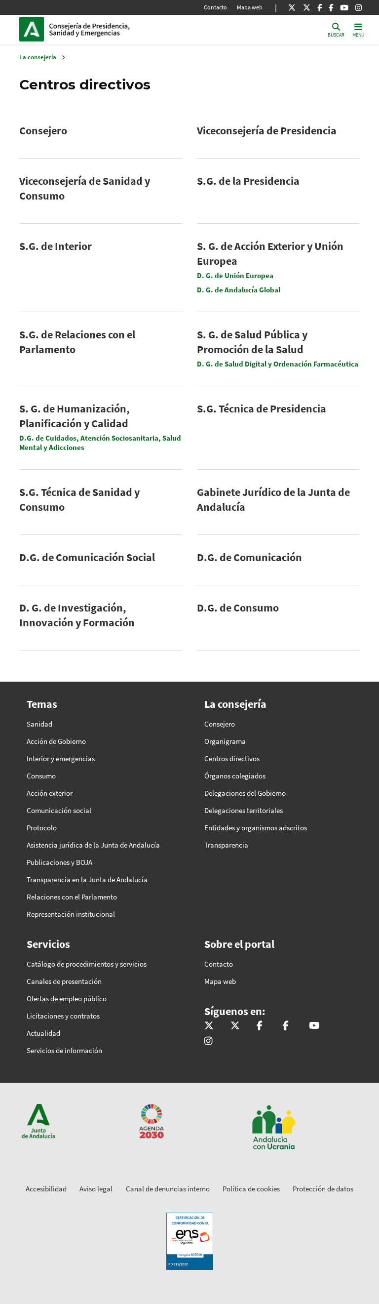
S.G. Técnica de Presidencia (261, 408)
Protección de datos (323, 1188)
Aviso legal (96, 1188)
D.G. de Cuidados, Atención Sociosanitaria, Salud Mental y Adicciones (100, 442)
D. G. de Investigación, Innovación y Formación (77, 615)
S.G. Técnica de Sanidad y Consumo (79, 499)
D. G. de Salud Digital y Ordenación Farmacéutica (277, 363)
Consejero (43, 130)
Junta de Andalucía (34, 29)
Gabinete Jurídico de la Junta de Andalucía (273, 499)
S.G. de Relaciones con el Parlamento (77, 341)
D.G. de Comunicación (249, 557)
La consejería (37, 57)
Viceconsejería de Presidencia (267, 130)
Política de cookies (251, 1188)
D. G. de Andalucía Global (238, 289)
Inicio (116, 29)
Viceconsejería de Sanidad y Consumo (84, 188)
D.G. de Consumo (238, 607)
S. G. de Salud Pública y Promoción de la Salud (252, 341)
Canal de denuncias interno (168, 1188)
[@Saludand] (344, 7)
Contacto (215, 7)
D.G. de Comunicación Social (87, 557)
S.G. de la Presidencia (248, 181)
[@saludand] (306, 7)
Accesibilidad (46, 1188)
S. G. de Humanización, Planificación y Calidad (74, 416)
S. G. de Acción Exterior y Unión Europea (270, 253)
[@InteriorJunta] (292, 7)
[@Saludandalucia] (331, 7)
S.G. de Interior (55, 246)
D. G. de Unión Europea (235, 275)
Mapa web (250, 7)
